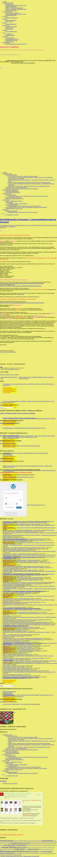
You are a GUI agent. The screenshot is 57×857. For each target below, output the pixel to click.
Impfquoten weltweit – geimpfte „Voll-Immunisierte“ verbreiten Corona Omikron (20, 553)
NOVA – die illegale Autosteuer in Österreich (13, 674)
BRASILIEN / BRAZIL (8, 3)
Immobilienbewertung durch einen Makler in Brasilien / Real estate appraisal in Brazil (21, 560)
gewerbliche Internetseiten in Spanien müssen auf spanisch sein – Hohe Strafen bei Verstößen (23, 658)
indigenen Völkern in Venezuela (31, 845)
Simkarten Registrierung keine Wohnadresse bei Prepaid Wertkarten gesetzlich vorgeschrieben (23, 619)
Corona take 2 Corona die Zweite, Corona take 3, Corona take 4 (17, 592)
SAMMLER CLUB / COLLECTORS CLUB (13, 696)
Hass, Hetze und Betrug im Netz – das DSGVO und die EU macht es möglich (20, 580)
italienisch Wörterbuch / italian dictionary (15, 198)
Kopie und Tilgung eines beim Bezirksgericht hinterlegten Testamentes (18, 477)
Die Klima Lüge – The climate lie (10, 783)
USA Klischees (9, 34)
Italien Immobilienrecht (11, 194)
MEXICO (5, 19)
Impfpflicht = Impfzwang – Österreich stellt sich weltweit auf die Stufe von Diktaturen (22, 524)
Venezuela (5, 36)
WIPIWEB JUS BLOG (8, 694)
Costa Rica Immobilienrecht (12, 17)
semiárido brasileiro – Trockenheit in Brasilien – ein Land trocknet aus (18, 573)
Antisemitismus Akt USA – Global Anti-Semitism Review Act (16, 642)
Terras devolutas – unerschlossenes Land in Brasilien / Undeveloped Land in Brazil (21, 677)
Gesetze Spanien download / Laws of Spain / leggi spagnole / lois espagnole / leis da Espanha (26, 207)
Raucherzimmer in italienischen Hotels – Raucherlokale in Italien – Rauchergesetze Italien (22, 577)
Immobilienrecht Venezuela (12, 40)
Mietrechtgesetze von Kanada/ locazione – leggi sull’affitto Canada (17, 668)
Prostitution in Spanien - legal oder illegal (29, 853)
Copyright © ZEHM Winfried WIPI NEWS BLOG (11, 856)
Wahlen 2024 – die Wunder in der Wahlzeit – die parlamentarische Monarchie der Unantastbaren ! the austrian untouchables (30, 532)
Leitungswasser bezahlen (7, 849)
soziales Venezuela (10, 41)
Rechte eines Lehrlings (39, 853)
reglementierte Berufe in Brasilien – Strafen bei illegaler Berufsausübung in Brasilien (21, 650)
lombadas (12, 849)
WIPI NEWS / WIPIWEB (9, 47)
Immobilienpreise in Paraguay (12, 369)
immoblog (5, 637)
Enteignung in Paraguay (37, 840)
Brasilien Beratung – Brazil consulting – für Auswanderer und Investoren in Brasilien (21, 445)
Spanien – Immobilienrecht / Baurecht (14, 201)
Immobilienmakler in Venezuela (35, 843)
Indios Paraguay (9, 29)
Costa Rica (5, 16)
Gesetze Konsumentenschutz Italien (13, 197)
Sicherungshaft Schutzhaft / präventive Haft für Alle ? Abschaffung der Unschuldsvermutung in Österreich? (26, 632)
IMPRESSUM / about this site (9, 691)
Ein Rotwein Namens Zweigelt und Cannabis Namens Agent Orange (18, 627)
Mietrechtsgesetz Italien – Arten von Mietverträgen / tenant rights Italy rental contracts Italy (28, 196)
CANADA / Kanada (7, 11)
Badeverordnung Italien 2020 (28, 840)
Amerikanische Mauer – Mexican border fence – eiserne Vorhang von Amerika (20, 570)
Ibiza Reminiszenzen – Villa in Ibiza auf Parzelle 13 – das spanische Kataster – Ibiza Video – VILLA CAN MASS (28, 604)
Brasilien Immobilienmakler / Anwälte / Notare (16, 5)
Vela (12, 854)
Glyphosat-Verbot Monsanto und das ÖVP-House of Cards (16, 621)
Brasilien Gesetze (9, 4)
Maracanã (26, 849)
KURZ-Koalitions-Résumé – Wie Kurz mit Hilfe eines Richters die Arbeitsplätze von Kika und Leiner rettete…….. (28, 562)
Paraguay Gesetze (9, 27)
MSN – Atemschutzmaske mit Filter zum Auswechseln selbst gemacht (18, 598)
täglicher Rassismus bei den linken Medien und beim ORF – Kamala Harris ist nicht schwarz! (23, 538)
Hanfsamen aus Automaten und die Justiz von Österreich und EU (17, 675)
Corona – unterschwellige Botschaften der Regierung (14, 607)
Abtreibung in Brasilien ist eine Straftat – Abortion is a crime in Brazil (18, 643)
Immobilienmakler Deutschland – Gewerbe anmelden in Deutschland (18, 649)
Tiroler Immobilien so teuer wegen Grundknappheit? (14, 652)
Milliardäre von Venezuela (49, 849)
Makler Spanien (19, 849)
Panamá (4, 22)
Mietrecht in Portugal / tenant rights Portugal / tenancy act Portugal (22, 212)
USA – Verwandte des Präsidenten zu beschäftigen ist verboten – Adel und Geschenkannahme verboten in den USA (9, 406)
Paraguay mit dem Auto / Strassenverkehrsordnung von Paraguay (17, 644)
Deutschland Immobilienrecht (12, 191)
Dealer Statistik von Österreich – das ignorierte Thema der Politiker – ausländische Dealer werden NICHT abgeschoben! (29, 588)
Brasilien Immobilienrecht (11, 6)
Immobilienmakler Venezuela (12, 39)
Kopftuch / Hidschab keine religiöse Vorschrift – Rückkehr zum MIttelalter (17, 413)
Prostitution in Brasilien (18, 853)
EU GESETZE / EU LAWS (12, 214)
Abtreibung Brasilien (6, 840)
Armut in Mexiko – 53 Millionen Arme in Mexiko (14, 665)
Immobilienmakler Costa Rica (20, 843)
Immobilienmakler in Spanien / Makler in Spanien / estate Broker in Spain (24, 206)
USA (4, 32)
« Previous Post (3, 402)
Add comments (11, 226)
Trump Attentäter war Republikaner (10, 537)
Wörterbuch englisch (10, 35)
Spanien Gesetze (9, 202)
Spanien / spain (6, 199)
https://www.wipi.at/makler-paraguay (8, 352)
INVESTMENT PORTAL (9, 695)
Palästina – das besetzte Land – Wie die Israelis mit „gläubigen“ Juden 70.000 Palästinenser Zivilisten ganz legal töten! (29, 527)
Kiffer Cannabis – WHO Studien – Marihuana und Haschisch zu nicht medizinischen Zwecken (29, 186)
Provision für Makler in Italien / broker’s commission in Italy (16, 669)
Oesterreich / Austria (7, 173)
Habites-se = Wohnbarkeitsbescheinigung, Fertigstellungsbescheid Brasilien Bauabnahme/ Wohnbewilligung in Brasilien (29, 551)
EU (3, 213)
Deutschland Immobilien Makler (13, 192)
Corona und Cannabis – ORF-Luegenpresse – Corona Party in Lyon (18, 608)
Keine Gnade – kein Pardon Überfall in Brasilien (13, 635)
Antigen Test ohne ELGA (8, 581)
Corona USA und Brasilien (9, 594)
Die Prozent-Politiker (7, 558)
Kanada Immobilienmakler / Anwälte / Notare (16, 14)
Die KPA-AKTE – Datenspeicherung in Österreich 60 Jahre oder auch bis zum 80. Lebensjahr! (29, 182)
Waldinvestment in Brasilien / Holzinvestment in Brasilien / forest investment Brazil (21, 628)
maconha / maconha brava (8, 565)
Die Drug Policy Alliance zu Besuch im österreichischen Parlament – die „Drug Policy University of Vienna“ (27, 609)
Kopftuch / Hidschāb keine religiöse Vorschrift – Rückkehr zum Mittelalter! (19, 418)
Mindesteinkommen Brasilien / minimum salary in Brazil (15, 550)
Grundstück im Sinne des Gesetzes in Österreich (13, 659)
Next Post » (12, 402)
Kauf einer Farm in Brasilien (31, 847)
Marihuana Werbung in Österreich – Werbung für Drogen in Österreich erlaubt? (20, 612)
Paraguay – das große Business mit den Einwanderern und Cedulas (17, 634)
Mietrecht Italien (33, 849)
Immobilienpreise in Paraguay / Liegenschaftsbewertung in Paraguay (15, 225)
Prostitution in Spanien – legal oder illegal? (17, 203)
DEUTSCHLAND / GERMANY (10, 189)
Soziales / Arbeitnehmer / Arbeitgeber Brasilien (16, 9)
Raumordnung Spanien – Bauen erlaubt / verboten (14, 678)
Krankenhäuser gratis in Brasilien (42, 847)
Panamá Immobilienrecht (11, 24)
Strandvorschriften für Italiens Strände (49, 853)
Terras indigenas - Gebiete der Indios (6, 854)
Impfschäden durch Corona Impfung (15, 845)
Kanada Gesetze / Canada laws (12, 12)
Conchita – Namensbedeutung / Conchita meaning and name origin (17, 654)
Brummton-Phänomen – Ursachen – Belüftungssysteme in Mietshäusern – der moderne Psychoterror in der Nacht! (28, 596)
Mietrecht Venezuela (42, 849)
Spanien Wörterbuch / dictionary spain (14, 208)
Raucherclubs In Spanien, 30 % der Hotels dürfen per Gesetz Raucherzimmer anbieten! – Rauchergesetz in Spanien (28, 613)
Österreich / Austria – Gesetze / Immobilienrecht (16, 187)
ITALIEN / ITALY (7, 193)
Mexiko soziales (9, 21)
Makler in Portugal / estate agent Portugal (12, 629)
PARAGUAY (6, 25)
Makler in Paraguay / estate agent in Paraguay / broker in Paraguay (17, 647)
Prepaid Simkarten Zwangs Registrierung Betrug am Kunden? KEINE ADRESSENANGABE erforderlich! (26, 623)
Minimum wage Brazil (31, 851)
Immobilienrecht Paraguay (11, 26)
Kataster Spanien (22, 847)
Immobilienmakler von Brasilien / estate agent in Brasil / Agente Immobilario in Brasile (22, 645)
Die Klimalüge (3, 781)
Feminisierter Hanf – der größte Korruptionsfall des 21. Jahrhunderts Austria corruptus (22, 548)
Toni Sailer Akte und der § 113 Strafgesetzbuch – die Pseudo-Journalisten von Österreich (22, 670)
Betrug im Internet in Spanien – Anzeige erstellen (13, 667)
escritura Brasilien (47, 840)
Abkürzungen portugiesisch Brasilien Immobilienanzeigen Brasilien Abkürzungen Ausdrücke (23, 578)
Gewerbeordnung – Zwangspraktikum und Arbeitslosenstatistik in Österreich (19, 557)
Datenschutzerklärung (7, 692)
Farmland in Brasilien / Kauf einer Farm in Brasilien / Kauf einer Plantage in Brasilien (21, 575)
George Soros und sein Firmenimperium (11, 640)
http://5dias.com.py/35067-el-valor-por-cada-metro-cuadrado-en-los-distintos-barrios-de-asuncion (20, 285)
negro (40, 851)
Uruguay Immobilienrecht (11, 31)
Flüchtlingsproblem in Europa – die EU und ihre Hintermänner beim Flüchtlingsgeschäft (22, 638)
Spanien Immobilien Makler (12, 204)
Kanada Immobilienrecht (11, 15)
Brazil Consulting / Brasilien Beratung (8, 701)
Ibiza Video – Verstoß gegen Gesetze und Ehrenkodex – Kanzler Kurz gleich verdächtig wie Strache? (25, 622)
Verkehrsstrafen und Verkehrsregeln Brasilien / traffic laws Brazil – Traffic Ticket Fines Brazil (23, 566)
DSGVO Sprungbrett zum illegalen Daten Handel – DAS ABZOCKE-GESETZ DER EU (23, 591)
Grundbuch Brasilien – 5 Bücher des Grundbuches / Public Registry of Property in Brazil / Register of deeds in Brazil (28, 672)
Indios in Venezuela (40, 845)
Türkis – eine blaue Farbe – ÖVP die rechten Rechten (14, 541)
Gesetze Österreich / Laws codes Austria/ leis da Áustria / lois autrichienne (22, 188)
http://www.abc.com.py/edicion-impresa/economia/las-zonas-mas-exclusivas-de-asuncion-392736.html (22, 283)
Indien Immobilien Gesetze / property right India (16, 44)
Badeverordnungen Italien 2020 (18, 840)
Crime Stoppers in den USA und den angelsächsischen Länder (16, 593)
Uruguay (5, 30)
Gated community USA (8, 616)
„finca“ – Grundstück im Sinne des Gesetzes (12, 653)
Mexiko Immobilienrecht (11, 20)
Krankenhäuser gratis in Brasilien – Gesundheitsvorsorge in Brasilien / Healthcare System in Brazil (24, 540)
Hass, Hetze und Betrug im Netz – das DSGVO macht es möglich (22, 176)
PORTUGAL (6, 209)
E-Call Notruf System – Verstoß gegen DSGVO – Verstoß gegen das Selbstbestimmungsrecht (23, 639)
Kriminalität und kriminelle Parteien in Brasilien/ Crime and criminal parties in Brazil (21, 602)
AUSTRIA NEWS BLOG (11, 175)
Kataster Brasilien (9, 847)
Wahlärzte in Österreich (5, 461)
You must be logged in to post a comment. (9, 374)
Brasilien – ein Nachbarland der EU (10, 438)
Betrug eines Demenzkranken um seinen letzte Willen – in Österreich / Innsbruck (9, 681)
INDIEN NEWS (6, 42)
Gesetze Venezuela (10, 37)
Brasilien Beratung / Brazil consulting (8, 443)
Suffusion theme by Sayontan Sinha (31, 856)
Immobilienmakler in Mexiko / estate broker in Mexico (15, 631)
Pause (8, 402)
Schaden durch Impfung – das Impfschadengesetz (14, 584)
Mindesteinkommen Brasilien (12, 851)
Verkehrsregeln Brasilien (18, 854)
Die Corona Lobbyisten (8, 455)
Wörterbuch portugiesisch (11, 10)
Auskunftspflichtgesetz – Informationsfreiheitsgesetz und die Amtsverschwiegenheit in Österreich (24, 428)
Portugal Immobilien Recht (11, 211)
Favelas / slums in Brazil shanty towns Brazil (12, 576)
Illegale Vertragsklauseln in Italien (5, 843)
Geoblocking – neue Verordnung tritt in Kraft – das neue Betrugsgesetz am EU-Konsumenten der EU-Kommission (28, 545)
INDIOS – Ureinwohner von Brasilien (14, 8)
